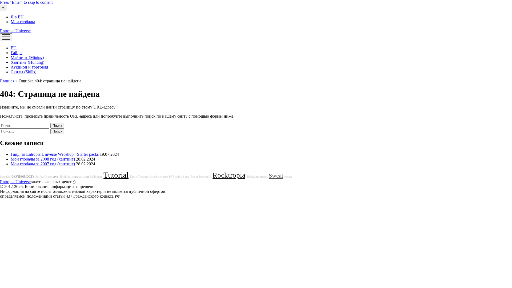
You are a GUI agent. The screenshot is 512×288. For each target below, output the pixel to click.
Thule (133, 176)
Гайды (16, 52)
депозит (163, 176)
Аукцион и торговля (29, 67)
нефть (264, 176)
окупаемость (22, 176)
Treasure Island (147, 176)
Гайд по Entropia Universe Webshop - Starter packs (55, 154)
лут (55, 176)
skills (178, 176)
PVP (171, 176)
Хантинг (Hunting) (27, 62)
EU (14, 48)
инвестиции (80, 176)
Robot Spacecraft (200, 176)
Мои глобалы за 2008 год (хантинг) (43, 159)
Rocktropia (229, 175)
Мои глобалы (23, 21)
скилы (288, 176)
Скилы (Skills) (23, 72)
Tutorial (116, 175)
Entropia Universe (15, 31)
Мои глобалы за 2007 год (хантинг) (43, 164)
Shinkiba (64, 176)
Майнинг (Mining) (27, 57)
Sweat (276, 176)
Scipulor (5, 176)
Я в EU (17, 17)
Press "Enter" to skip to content (26, 2)
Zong (186, 176)
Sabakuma (252, 176)
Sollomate (96, 176)
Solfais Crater (43, 176)
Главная (7, 81)
